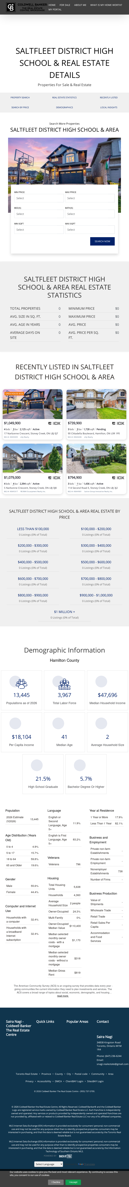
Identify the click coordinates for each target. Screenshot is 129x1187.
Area (110, 1073)
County (59, 1073)
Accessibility (44, 1081)
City (69, 1073)
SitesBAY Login (95, 1081)
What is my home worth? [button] (106, 5)
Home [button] (52, 5)
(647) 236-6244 (113, 1056)
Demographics (64, 107)
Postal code (81, 1073)
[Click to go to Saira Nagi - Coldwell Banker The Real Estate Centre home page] (26, 7)
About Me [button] (80, 5)
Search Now (102, 241)
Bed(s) (17, 207)
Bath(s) (69, 207)
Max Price (70, 192)
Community (97, 1073)
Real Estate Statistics (64, 97)
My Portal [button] (55, 9)
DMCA (58, 1081)
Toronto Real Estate (27, 1073)
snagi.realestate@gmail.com (112, 1064)
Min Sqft (19, 223)
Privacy (29, 1081)
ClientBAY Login (74, 1081)
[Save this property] (59, 394)
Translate (89, 1164)
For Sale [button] (65, 5)
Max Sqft (70, 223)
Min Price (19, 192)
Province (46, 1073)
